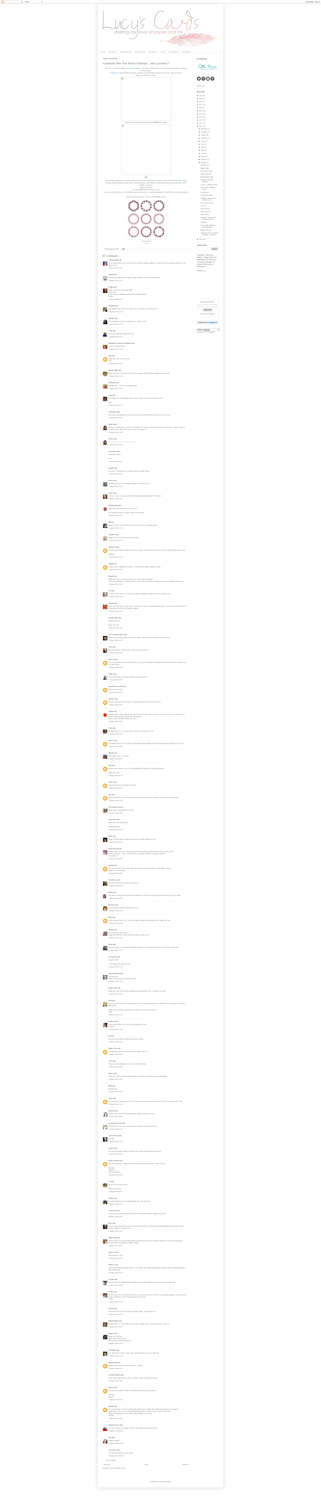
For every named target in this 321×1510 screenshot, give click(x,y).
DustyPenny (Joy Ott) (115, 686)
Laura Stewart (113, 1136)
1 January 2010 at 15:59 (115, 432)
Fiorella (110, 865)
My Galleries (174, 52)
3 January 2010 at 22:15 (115, 1129)
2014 (201, 114)
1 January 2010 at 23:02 (115, 721)
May (202, 150)
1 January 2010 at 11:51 (115, 280)
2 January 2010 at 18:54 (115, 1029)
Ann (109, 1437)
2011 (201, 123)
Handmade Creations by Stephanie (119, 343)
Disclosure (187, 52)
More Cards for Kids (207, 203)
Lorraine (111, 1279)
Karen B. (111, 1111)
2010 (201, 126)
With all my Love (206, 212)
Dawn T (111, 740)
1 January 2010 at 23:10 (115, 734)
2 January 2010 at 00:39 (115, 759)
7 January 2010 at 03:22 (115, 1400)
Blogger (168, 1481)
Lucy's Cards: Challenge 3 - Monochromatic (209, 226)
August (203, 141)
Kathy (110, 892)
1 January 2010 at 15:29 (115, 376)
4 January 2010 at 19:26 (115, 1258)
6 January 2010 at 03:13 (115, 1368)
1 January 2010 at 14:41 (115, 363)
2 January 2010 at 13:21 (115, 967)
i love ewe (204, 206)
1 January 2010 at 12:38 (115, 324)
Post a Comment (111, 1460)
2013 (201, 117)
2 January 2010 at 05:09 (115, 886)
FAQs (163, 52)
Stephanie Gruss (113, 1425)
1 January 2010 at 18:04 (115, 569)
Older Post (185, 1464)
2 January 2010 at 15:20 (115, 994)
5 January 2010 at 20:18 (115, 1343)
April (202, 153)
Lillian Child (112, 1238)
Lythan (110, 274)
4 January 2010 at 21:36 (115, 1273)
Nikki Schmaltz (113, 1321)
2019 (201, 99)
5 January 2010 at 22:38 (115, 1356)
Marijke (111, 930)
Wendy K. (111, 1252)
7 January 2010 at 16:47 (115, 1418)
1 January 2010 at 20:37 (115, 640)
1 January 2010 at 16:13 (115, 461)
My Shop (112, 52)
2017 (201, 105)
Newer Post (106, 1464)
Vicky (110, 1061)
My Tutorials (140, 52)
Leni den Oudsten (114, 1375)
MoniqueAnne (113, 505)
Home (103, 52)
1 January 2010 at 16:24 (115, 486)
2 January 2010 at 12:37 (115, 950)
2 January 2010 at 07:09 (115, 898)
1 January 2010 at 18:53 (115, 611)
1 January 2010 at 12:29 (115, 312)
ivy (109, 1181)
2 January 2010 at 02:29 (115, 829)
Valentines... (204, 222)
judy (109, 356)
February (204, 159)
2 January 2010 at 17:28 (115, 1015)
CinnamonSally (113, 260)
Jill (109, 522)
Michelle (111, 753)
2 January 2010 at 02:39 (115, 842)
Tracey (110, 493)
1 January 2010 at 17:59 (115, 557)
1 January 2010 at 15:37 (115, 405)
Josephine (111, 306)
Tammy (110, 1198)
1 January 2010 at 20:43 (115, 653)
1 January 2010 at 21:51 (115, 692)
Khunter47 (111, 547)
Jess (109, 795)
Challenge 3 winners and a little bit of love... (208, 199)
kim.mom (111, 905)
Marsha (110, 603)
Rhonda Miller (113, 370)
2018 (201, 102)
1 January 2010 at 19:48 (115, 628)
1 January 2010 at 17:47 (115, 528)
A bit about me (126, 52)
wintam (110, 711)
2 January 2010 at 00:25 (115, 746)
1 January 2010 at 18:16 (115, 584)
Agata (110, 1098)
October (203, 135)
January (203, 162)
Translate (212, 332)
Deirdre (110, 424)
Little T (110, 782)
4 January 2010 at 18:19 (115, 1231)
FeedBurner (211, 314)
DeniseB (111, 1406)
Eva (109, 591)
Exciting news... (205, 192)
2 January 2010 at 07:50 (115, 923)
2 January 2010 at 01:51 (115, 788)
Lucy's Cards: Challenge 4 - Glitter (209, 188)
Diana (110, 944)
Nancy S (111, 659)
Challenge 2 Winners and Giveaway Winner (208, 218)
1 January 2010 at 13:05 (115, 336)
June (202, 147)
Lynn (110, 395)
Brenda (110, 576)
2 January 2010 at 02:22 (115, 800)
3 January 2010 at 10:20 (115, 1079)
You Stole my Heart (206, 195)
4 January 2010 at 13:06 (115, 1216)
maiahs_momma (113, 1160)
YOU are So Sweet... (207, 171)
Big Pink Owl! (205, 165)
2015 (201, 111)
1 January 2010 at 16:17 (115, 474)
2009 (201, 239)
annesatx (111, 699)
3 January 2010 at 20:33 (115, 1116)
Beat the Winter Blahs (207, 177)
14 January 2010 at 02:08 (116, 1443)
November (204, 132)
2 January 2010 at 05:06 (115, 873)
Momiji (110, 564)
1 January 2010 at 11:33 (115, 268)
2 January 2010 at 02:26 (115, 813)
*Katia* (110, 1333)
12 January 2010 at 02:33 (116, 1431)
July (202, 144)
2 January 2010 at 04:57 (115, 859)
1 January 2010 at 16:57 (115, 515)
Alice (110, 765)
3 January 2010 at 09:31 (115, 1067)
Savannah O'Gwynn (115, 1123)
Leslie (110, 331)
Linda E (111, 1148)
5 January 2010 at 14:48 (115, 1302)
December (204, 129)
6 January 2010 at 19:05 (115, 1381)
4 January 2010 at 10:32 (115, 1204)
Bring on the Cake (206, 174)
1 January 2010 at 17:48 (115, 540)
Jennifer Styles (113, 618)
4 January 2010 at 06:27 (115, 1191)
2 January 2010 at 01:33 (115, 775)
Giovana (111, 1387)
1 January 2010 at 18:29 (115, 596)
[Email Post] (123, 249)
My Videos (153, 52)
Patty (110, 917)
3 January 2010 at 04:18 (115, 1054)
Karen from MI (113, 849)
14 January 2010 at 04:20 (116, 1456)
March (203, 156)
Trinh (110, 836)
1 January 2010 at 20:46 (115, 667)
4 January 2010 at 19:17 (115, 1245)
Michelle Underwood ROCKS (207, 180)
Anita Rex (111, 534)
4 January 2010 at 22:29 (115, 1285)
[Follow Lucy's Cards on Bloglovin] (208, 324)
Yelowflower (112, 880)
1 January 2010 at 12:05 (115, 299)
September (204, 138)
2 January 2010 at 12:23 (115, 938)
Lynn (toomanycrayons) (116, 634)
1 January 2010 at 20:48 (115, 680)
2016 (201, 108)
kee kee (110, 480)
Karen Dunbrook (114, 973)
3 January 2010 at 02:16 (115, 1042)
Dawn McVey (205, 214)
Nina (110, 1000)
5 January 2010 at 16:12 (115, 1327)
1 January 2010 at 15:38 (115, 418)
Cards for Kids (205, 209)
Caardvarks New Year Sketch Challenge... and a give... (209, 234)
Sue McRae (112, 1350)
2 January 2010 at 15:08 (115, 981)
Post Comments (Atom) (118, 1468)
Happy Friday (205, 168)
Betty (110, 1223)
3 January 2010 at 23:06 (115, 1154)
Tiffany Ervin (112, 1048)
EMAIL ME (200, 86)
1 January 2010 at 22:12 (115, 705)
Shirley (110, 674)
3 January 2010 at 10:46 (115, 1091)
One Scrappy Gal (113, 807)
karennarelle (112, 1362)
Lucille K (111, 1021)
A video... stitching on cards (209, 184)
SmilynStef (111, 383)
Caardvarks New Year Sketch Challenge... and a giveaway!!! (136, 63)
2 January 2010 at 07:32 (115, 911)
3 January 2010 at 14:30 (115, 1104)
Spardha (111, 318)
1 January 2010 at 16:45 (115, 499)
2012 (201, 120)
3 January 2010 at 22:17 (115, 1141)
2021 (201, 95)
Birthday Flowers (206, 230)
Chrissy (110, 1292)
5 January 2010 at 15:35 (115, 1314)
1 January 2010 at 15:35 (115, 388)
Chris (110, 728)
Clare (110, 647)
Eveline (110, 287)
